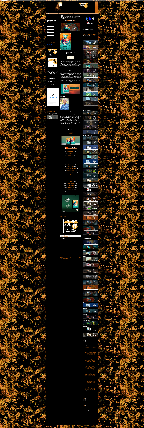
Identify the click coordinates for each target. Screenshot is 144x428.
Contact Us (63, 13)
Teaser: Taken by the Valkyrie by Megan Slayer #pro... (90, 388)
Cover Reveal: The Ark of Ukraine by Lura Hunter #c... (90, 359)
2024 (84, 341)
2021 (84, 397)
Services (53, 13)
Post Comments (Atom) (65, 258)
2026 (84, 339)
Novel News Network (70, 170)
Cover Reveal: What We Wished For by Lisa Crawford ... (90, 367)
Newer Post (61, 257)
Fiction (64, 236)
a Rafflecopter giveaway (63, 216)
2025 (84, 340)
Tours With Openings (67, 13)
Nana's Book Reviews (70, 151)
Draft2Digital (71, 133)
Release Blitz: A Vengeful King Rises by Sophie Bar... (90, 351)
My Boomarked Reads (70, 187)
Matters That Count (70, 164)
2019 (84, 399)
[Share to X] (68, 235)
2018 (84, 400)
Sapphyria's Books (70, 189)
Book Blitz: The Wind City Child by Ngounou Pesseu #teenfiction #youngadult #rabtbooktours (51, 112)
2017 (84, 401)
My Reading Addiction (70, 174)
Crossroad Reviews (70, 157)
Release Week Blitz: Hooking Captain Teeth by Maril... (90, 376)
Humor (67, 236)
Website (71, 127)
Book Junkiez (71, 153)
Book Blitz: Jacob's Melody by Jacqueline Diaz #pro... (90, 387)
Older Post (80, 257)
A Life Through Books (70, 179)
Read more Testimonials (52, 86)
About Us (50, 13)
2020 (84, 398)
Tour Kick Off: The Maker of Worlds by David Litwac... (90, 353)
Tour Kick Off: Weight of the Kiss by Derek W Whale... (90, 354)
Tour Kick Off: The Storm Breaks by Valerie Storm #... (90, 368)
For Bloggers (72, 13)
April (85, 392)
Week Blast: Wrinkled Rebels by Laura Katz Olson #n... (90, 358)
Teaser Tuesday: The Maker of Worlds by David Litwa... (90, 380)
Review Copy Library (58, 13)
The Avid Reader (70, 166)
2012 (84, 405)
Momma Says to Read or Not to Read (70, 168)
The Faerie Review (71, 191)
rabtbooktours (54, 105)
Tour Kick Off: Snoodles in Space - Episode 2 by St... (90, 361)
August (85, 345)
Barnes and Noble (70, 132)
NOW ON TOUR (70, 236)
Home (47, 13)
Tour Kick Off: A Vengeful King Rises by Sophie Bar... (90, 348)
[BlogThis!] (67, 235)
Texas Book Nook (70, 155)
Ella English (70, 181)
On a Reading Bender (71, 185)
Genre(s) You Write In (49, 34)
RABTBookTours (50, 105)
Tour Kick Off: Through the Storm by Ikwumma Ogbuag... (90, 372)
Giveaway (66, 236)
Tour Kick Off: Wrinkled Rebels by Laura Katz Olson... (90, 381)
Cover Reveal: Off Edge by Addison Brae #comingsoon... (90, 352)
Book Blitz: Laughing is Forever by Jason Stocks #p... (90, 389)
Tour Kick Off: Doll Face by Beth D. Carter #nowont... (90, 383)
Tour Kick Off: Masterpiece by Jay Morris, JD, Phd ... (90, 369)
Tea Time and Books (71, 183)
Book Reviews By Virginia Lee (70, 172)
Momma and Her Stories (70, 162)
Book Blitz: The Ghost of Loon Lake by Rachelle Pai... (90, 365)
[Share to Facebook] (69, 235)
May (85, 391)
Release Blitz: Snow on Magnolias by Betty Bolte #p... (90, 366)
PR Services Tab (89, 36)
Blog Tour (62, 236)
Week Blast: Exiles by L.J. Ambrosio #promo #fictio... (90, 355)
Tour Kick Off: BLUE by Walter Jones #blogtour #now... (90, 362)
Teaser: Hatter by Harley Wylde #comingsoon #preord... (90, 373)
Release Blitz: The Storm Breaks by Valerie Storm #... (90, 375)
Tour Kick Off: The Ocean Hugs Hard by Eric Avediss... (90, 382)
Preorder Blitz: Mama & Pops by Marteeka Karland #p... (90, 360)
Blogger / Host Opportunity (54, 42)
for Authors (50, 18)
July (85, 346)
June (85, 390)
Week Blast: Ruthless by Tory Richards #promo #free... (90, 347)
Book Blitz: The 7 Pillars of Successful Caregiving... (90, 374)
